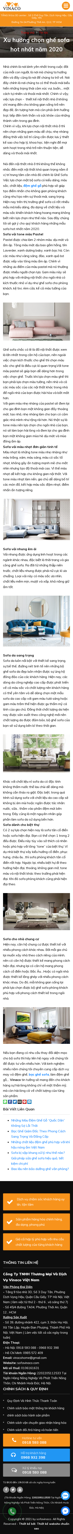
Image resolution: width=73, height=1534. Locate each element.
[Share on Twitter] (15, 1101)
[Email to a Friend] (20, 1101)
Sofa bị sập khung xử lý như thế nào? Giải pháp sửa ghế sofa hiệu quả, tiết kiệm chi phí (38, 1158)
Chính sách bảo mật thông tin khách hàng (35, 1408)
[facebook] (65, 1511)
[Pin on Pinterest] (25, 1101)
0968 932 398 (33, 1455)
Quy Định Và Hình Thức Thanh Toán (32, 1401)
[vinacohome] (13, 1490)
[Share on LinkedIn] (29, 1101)
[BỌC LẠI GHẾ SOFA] (11, 6)
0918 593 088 (34, 1440)
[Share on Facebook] (10, 1101)
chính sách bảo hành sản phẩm (28, 1415)
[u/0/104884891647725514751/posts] (20, 1490)
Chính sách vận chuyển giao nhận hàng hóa (36, 1423)
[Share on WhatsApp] (5, 1101)
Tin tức (43, 32)
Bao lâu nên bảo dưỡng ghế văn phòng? (40, 1169)
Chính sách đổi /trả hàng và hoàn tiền (32, 1430)
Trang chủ (27, 32)
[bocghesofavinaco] (6, 1490)
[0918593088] (65, 1495)
